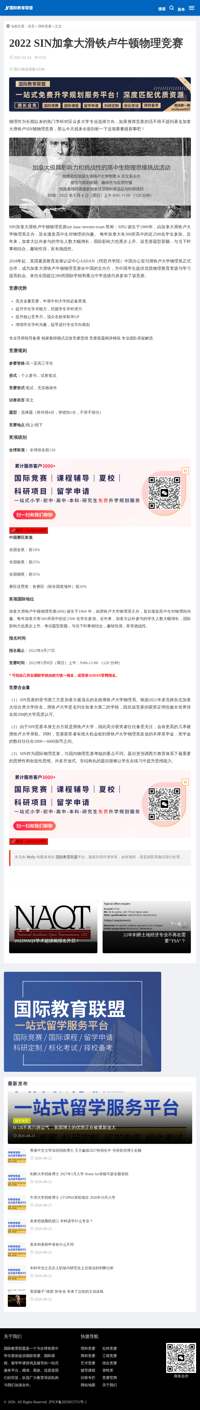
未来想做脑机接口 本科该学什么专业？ (61, 1221)
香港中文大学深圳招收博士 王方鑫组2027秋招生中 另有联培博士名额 (85, 1150)
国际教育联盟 (67, 857)
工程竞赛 (109, 1356)
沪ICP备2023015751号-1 (68, 1402)
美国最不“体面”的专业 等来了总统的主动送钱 (66, 1292)
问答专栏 (88, 1378)
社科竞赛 (109, 1348)
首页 (31, 26)
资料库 (107, 1370)
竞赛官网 (109, 1378)
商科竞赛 (88, 1356)
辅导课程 (88, 1370)
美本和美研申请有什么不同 (52, 1245)
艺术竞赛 (88, 1363)
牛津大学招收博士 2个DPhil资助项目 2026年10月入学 (72, 1198)
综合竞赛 (109, 1363)
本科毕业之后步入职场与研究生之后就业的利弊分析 (72, 1268)
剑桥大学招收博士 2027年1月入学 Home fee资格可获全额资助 (79, 1174)
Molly (31, 857)
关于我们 (109, 1385)
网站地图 (88, 1385)
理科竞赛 (45, 26)
